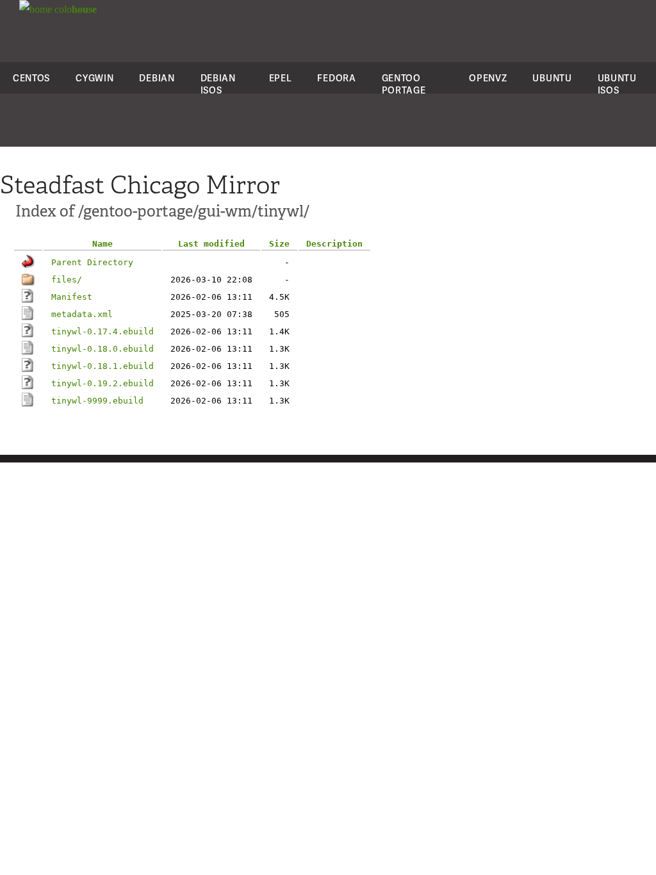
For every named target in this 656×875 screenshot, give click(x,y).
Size (279, 244)
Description (334, 244)
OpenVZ (488, 78)
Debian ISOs (218, 84)
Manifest (71, 297)
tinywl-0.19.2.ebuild (102, 383)
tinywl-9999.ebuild (97, 400)
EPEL (280, 78)
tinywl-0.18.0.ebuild (102, 349)
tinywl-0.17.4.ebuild (102, 331)
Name (102, 244)
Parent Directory (92, 262)
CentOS (31, 78)
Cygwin (94, 78)
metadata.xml (82, 314)
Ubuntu (551, 78)
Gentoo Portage (404, 84)
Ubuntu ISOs (617, 84)
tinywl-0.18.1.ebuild (102, 366)
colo (74, 9)
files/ (66, 279)
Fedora (336, 78)
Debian (156, 78)
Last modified (211, 244)
